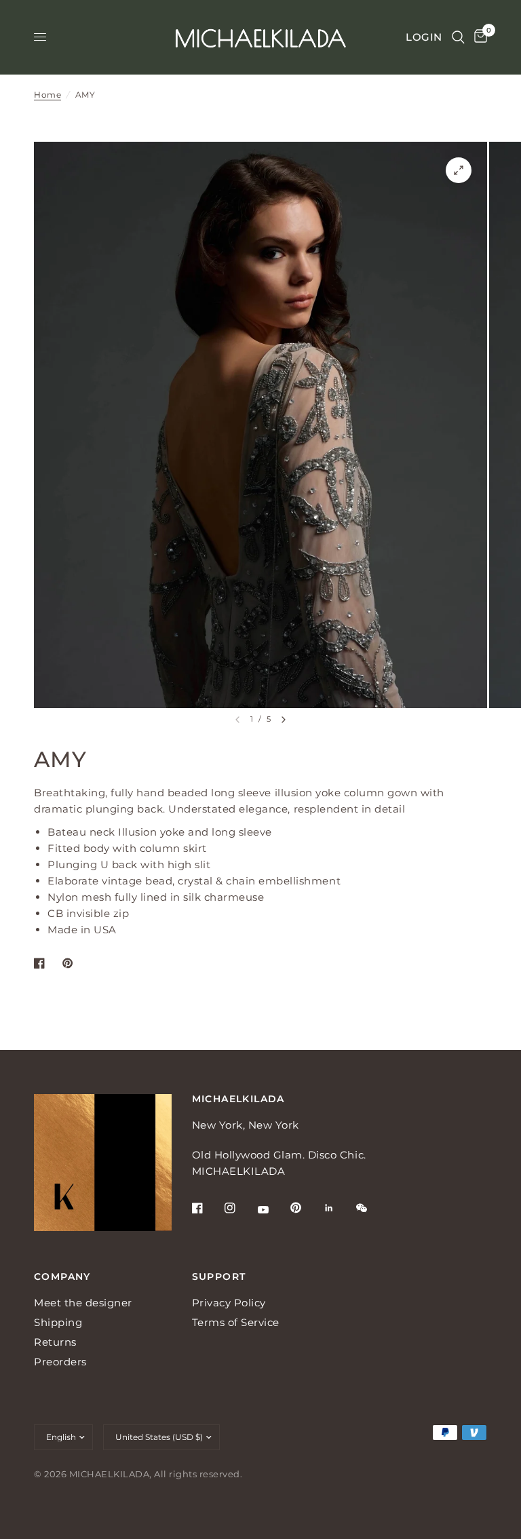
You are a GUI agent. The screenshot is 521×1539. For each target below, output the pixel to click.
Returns (55, 1342)
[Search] (458, 37)
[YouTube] (273, 1209)
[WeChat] (371, 1208)
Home (47, 95)
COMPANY (62, 1276)
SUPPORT (219, 1276)
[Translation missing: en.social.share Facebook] (42, 963)
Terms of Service (235, 1322)
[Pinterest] (305, 1208)
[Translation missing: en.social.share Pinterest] (70, 963)
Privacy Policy (229, 1302)
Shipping (58, 1322)
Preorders (60, 1361)
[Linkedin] (338, 1208)
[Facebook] (207, 1208)
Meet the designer (83, 1302)
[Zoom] (458, 170)
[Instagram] (239, 1208)
